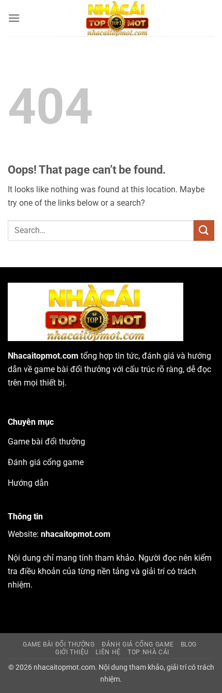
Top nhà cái (148, 652)
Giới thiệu (72, 652)
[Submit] (204, 230)
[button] (14, 17)
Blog (189, 644)
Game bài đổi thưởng (59, 644)
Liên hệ (108, 652)
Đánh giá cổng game (137, 644)
